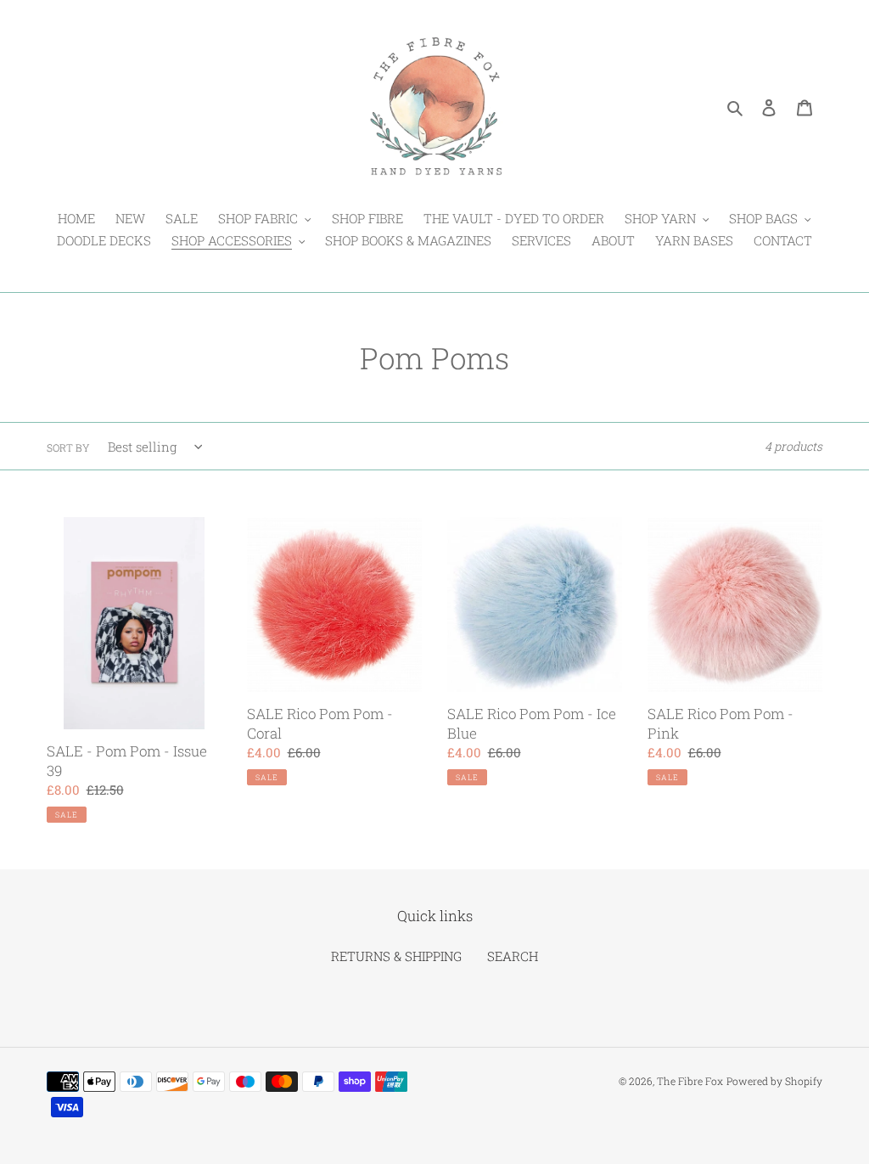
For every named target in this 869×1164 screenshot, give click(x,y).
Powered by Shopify (774, 1081)
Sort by (68, 447)
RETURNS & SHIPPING (396, 956)
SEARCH (512, 956)
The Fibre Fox (690, 1081)
